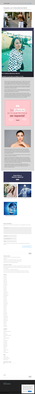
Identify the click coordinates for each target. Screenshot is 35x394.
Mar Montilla (5, 343)
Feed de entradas (6, 357)
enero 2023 (5, 301)
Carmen (5, 270)
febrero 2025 (5, 282)
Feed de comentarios (6, 358)
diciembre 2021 (6, 316)
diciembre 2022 (6, 303)
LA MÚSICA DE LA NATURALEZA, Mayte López (11, 269)
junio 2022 (5, 308)
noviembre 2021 (6, 317)
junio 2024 (5, 287)
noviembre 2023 (6, 292)
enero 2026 (5, 279)
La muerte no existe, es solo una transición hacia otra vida (12, 257)
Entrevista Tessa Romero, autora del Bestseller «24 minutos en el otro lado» (17, 270)
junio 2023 (5, 297)
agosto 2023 (5, 296)
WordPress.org (6, 359)
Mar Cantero (5, 341)
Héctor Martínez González (7, 335)
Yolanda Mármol (6, 352)
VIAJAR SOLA (5, 258)
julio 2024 (5, 286)
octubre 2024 (5, 284)
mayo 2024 (5, 288)
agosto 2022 (5, 305)
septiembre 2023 (6, 295)
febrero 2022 (5, 313)
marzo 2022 (5, 312)
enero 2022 (5, 314)
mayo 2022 (5, 309)
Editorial (5, 332)
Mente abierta (24, 9)
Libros (4, 339)
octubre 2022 (5, 304)
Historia (5, 336)
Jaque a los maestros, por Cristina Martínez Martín (11, 262)
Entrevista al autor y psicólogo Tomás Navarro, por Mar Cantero (13, 259)
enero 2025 (5, 283)
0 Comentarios (6, 10)
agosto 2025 (5, 280)
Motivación (5, 347)
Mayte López (5, 344)
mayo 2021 (5, 322)
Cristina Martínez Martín (17, 9)
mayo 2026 (5, 275)
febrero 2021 (5, 326)
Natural (5, 348)
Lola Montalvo (5, 340)
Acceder (5, 355)
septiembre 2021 (6, 320)
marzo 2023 (5, 299)
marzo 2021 (5, 325)
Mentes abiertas (7, 9)
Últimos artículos (28, 9)
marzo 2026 (5, 278)
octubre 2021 (5, 318)
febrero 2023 (5, 300)
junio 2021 (5, 321)
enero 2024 (5, 291)
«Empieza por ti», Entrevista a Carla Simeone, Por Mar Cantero (12, 261)
